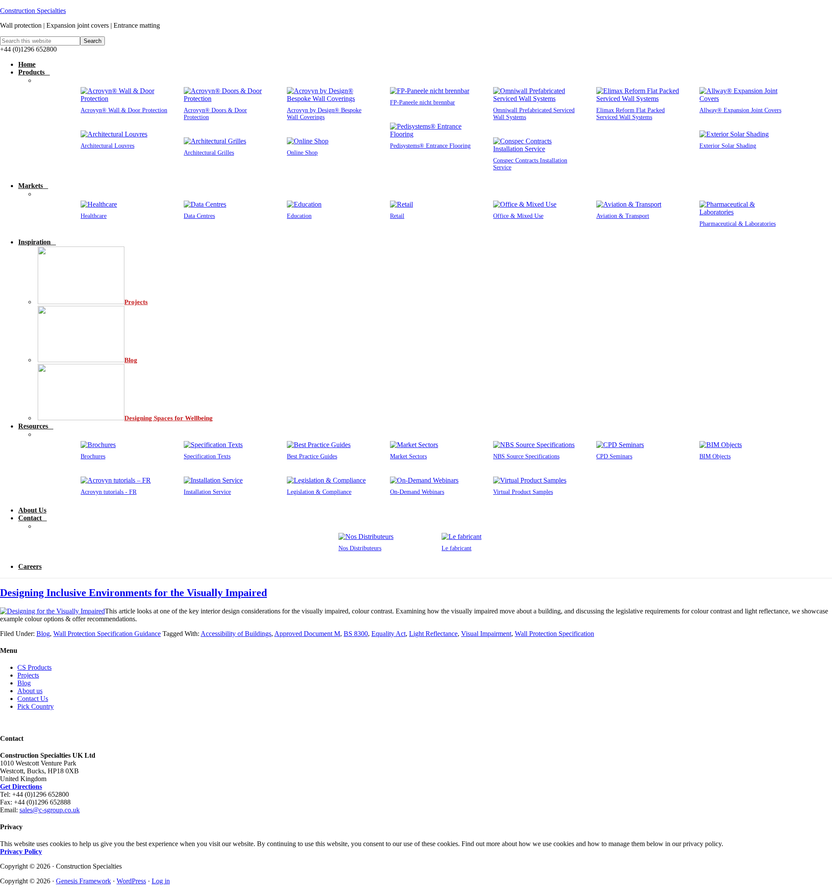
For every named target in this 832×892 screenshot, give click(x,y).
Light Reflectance (433, 633)
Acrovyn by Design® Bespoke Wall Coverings (324, 113)
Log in (161, 881)
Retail (397, 216)
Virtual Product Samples (523, 492)
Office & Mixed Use (518, 216)
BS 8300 (356, 633)
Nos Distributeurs (359, 548)
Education (299, 216)
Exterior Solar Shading (727, 146)
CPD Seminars (614, 456)
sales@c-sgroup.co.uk (50, 810)
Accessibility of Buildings (236, 633)
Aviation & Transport (622, 216)
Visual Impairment (486, 633)
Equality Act (388, 633)
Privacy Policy (21, 851)
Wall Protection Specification (554, 633)
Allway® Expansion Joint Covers (740, 110)
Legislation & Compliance (319, 492)
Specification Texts (207, 456)
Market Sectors (408, 456)
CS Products (34, 667)
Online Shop (302, 152)
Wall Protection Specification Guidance (107, 633)
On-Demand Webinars (417, 492)
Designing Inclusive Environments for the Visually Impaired (133, 592)
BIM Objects (715, 456)
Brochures (93, 456)
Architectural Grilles (209, 152)
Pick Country (35, 706)
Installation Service (207, 492)
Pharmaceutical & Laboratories (737, 224)
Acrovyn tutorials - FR (108, 492)
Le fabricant (456, 548)
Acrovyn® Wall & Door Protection (124, 110)
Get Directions (21, 786)
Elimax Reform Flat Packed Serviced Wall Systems (630, 113)
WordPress (131, 881)
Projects (28, 675)
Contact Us (32, 698)
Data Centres (199, 216)
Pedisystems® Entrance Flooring (430, 146)
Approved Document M (307, 633)
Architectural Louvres (107, 146)
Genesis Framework (83, 881)
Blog (43, 633)
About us (29, 690)
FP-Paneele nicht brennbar (422, 102)
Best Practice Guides (312, 456)
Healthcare (94, 216)
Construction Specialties (33, 10)
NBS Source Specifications (526, 456)
